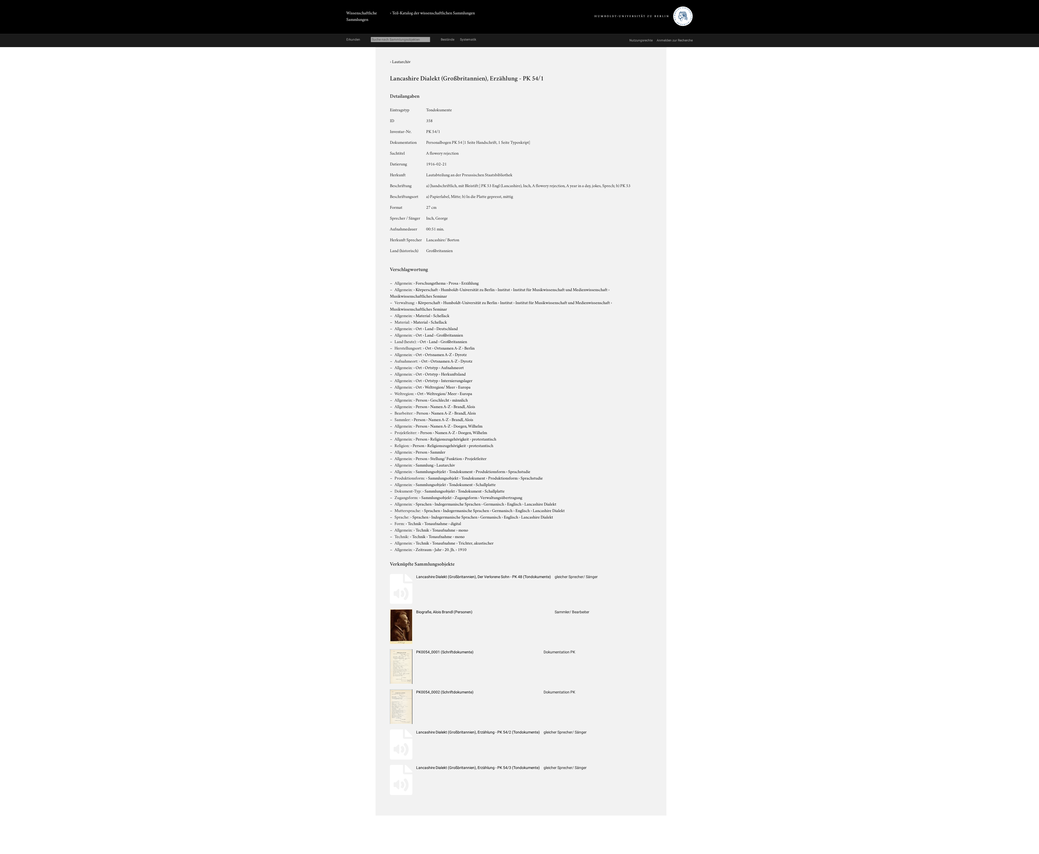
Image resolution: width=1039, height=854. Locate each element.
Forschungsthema (431, 283)
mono (463, 530)
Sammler (437, 452)
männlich (460, 400)
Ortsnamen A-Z (447, 348)
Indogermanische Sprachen (458, 504)
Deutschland (447, 328)
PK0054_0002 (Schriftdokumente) (445, 692)
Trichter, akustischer (476, 543)
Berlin (469, 348)
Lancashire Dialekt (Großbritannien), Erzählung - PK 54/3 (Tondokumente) (478, 767)
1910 (462, 549)
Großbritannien (449, 335)
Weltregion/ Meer (440, 387)
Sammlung (424, 465)
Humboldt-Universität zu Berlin (468, 289)
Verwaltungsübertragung (501, 497)
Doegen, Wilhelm (467, 426)
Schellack (441, 315)
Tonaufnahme (436, 523)
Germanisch (494, 504)
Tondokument (461, 471)
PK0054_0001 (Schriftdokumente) (445, 652)
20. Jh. (450, 549)
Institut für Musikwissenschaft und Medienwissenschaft (560, 289)
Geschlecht (439, 400)
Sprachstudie (519, 471)
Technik (414, 523)
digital (456, 523)
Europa (464, 387)
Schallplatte (486, 484)
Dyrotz (461, 354)
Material (423, 315)
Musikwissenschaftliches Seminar (418, 296)
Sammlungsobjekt (431, 471)
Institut (504, 289)
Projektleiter (475, 458)
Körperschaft (427, 289)
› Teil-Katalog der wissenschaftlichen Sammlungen (432, 12)
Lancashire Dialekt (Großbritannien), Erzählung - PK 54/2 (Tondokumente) (478, 732)
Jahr (438, 549)
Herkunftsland (453, 374)
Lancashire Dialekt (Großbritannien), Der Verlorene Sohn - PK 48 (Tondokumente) (483, 577)
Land (429, 328)
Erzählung (470, 283)
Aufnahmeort (452, 367)
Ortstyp (431, 367)
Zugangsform (466, 497)
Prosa (453, 283)
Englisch (514, 504)
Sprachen (424, 504)
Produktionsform (490, 471)
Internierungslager (456, 380)
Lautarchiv (401, 61)
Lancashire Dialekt (540, 504)
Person (421, 400)
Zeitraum (424, 549)
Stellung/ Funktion (446, 458)
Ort (419, 328)
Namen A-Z (440, 406)
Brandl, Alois (464, 406)
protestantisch (484, 439)
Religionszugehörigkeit (449, 439)
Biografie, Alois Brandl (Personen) (444, 612)
